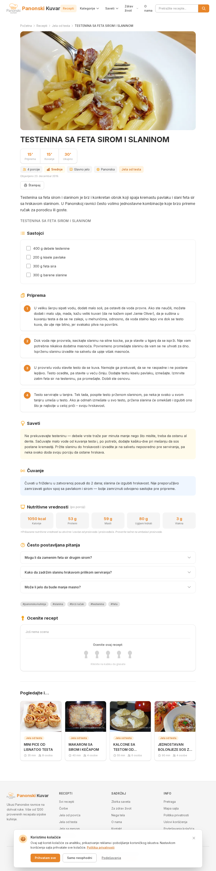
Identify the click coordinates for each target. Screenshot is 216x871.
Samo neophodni (79, 858)
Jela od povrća (69, 815)
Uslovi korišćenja (175, 822)
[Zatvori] (193, 838)
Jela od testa (131, 169)
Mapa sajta (171, 808)
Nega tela (118, 815)
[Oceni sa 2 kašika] (97, 654)
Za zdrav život (121, 808)
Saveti (110, 8)
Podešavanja (111, 858)
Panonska (108, 169)
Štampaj (34, 185)
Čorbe (63, 808)
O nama (148, 8)
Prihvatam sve (45, 858)
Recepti (68, 8)
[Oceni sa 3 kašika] (108, 654)
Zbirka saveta (120, 801)
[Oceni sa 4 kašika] (119, 654)
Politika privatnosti (176, 815)
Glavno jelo (82, 169)
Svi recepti (66, 801)
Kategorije (87, 8)
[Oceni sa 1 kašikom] (86, 654)
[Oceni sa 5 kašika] (130, 654)
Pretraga (170, 801)
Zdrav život (129, 8)
